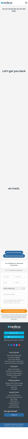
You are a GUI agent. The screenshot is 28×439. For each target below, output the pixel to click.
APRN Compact (14, 401)
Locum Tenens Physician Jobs (14, 355)
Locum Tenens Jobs (14, 352)
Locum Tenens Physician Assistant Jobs (14, 363)
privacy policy (14, 319)
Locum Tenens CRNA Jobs (14, 357)
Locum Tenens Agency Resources (14, 397)
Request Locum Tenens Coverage (14, 256)
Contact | (13, 426)
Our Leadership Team (14, 403)
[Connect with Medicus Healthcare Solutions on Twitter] (17, 345)
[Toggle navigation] (26, 3)
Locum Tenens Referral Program (14, 373)
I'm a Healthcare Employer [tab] (14, 270)
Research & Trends (14, 392)
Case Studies (14, 389)
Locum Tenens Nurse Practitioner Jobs (14, 361)
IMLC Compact (14, 399)
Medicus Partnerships (14, 407)
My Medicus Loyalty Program (14, 375)
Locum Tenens (14, 366)
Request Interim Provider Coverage (14, 383)
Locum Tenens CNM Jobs (14, 359)
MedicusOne (14, 387)
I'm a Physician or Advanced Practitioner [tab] (14, 264)
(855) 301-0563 (14, 333)
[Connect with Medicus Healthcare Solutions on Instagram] (14, 345)
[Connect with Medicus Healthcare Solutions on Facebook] (9, 345)
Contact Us (14, 415)
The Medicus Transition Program (14, 385)
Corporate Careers (14, 405)
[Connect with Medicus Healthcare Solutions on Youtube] (19, 345)
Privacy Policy (19, 426)
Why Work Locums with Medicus (14, 371)
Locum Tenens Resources (14, 395)
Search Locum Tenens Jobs (14, 252)
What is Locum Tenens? (14, 369)
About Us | (7, 426)
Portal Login (14, 377)
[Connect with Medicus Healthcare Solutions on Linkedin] (11, 345)
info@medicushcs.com (14, 337)
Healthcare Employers (14, 380)
